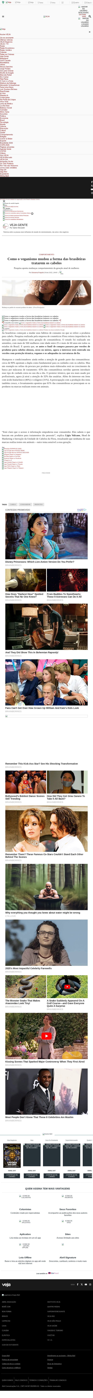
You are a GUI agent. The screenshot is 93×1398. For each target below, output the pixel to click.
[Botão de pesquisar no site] (90, 16)
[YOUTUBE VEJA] (85, 1284)
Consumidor (25, 504)
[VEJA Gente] (6, 227)
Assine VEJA (5, 34)
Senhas (16, 217)
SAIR (84, 16)
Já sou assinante (6, 38)
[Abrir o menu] (3, 16)
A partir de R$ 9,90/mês (12, 1176)
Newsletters (19, 219)
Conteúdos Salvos (25, 213)
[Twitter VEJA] (91, 186)
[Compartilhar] (60, 320)
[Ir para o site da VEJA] (46, 16)
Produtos (39, 504)
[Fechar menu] (4, 201)
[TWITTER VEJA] (81, 1284)
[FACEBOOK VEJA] (77, 1284)
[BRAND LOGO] (2, 29)
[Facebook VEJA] (91, 182)
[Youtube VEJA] (91, 189)
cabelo (13, 504)
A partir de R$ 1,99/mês (52, 1176)
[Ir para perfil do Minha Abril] (46, 207)
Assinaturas (20, 211)
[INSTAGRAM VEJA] (89, 1284)
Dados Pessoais (23, 215)
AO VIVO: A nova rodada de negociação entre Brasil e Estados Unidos (20, 199)
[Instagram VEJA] (91, 193)
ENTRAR (82, 14)
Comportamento (46, 255)
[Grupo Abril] (3, 2)
